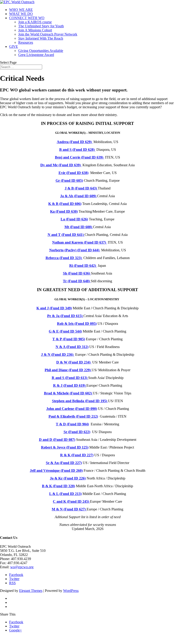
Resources (25, 42)
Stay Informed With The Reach (40, 38)
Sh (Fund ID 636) (77, 273)
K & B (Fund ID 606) (64, 204)
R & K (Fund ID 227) (76, 455)
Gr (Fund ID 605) (69, 180)
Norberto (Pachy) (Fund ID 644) (74, 250)
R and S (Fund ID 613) (70, 378)
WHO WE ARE (21, 10)
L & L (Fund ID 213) (65, 494)
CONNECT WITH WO (26, 18)
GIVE (13, 46)
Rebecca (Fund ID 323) (64, 258)
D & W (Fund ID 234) (73, 362)
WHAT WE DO (21, 14)
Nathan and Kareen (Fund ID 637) (79, 242)
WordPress (71, 591)
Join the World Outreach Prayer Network (47, 34)
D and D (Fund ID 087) (57, 440)
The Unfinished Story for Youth (41, 26)
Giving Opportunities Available (40, 51)
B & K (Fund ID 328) (58, 486)
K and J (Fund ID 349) (54, 308)
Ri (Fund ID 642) (83, 266)
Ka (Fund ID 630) (64, 211)
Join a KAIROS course (35, 22)
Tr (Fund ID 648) (77, 281)
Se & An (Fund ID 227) (64, 463)
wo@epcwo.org (21, 567)
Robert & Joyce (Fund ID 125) (64, 447)
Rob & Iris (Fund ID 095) (77, 324)
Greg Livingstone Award (36, 55)
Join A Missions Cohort (35, 30)
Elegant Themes (30, 591)
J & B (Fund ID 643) (81, 188)
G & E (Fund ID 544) (65, 331)
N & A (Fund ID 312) (72, 347)
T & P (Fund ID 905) (68, 339)
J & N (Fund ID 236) (57, 354)
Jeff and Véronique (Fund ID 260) (56, 470)
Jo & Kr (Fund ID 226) (68, 478)
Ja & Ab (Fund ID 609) (78, 196)
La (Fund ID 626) (74, 219)
